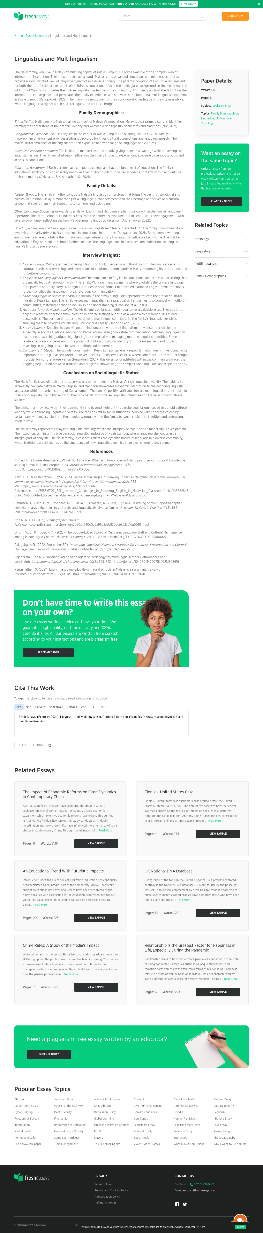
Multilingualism (225, 118)
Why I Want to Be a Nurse (229, 1144)
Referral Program (105, 1202)
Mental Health (23, 1131)
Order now (235, 16)
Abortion (19, 1099)
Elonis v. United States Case (169, 792)
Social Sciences (36, 35)
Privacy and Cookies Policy (111, 1190)
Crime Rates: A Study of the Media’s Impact (61, 945)
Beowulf (139, 1099)
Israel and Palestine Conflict (111, 1125)
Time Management (66, 1144)
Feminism (219, 1112)
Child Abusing (103, 1106)
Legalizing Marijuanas (187, 1125)
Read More (105, 830)
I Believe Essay (222, 1118)
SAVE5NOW (188, 3)
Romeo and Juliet (25, 1137)
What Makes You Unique (189, 1144)
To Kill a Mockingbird (107, 1144)
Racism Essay (221, 1131)
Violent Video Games (147, 1144)
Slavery (98, 1137)
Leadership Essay (144, 1125)
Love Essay (220, 1125)
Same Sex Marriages (67, 1137)
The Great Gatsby (224, 1137)
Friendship (60, 1118)
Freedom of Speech (26, 1118)
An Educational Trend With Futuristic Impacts (63, 871)
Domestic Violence (145, 1112)
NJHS (97, 1131)
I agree (240, 1227)
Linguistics (207, 118)
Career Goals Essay (26, 1106)
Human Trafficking (185, 1118)
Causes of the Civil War (68, 1106)
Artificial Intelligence (107, 1099)
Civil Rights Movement (148, 1106)
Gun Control (141, 1118)
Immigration (22, 1125)
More (202, 1227)
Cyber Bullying (23, 1112)
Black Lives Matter (185, 1099)
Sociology (207, 123)
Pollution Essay (183, 1131)
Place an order (48, 652)
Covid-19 (179, 1112)
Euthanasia (180, 1137)
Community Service (186, 1106)
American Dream (64, 1099)
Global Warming (104, 1118)
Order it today (49, 1054)
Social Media (141, 1137)
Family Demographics (224, 113)
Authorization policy (107, 1196)
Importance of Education (70, 1125)
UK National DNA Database (169, 871)
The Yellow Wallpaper (27, 1144)
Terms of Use (103, 1184)
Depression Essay (105, 1112)
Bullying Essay (222, 1099)
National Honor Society (68, 1131)
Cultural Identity (223, 1106)
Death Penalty (63, 1112)
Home (18, 35)
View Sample (96, 843)
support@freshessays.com (199, 1190)
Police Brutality (143, 1131)
